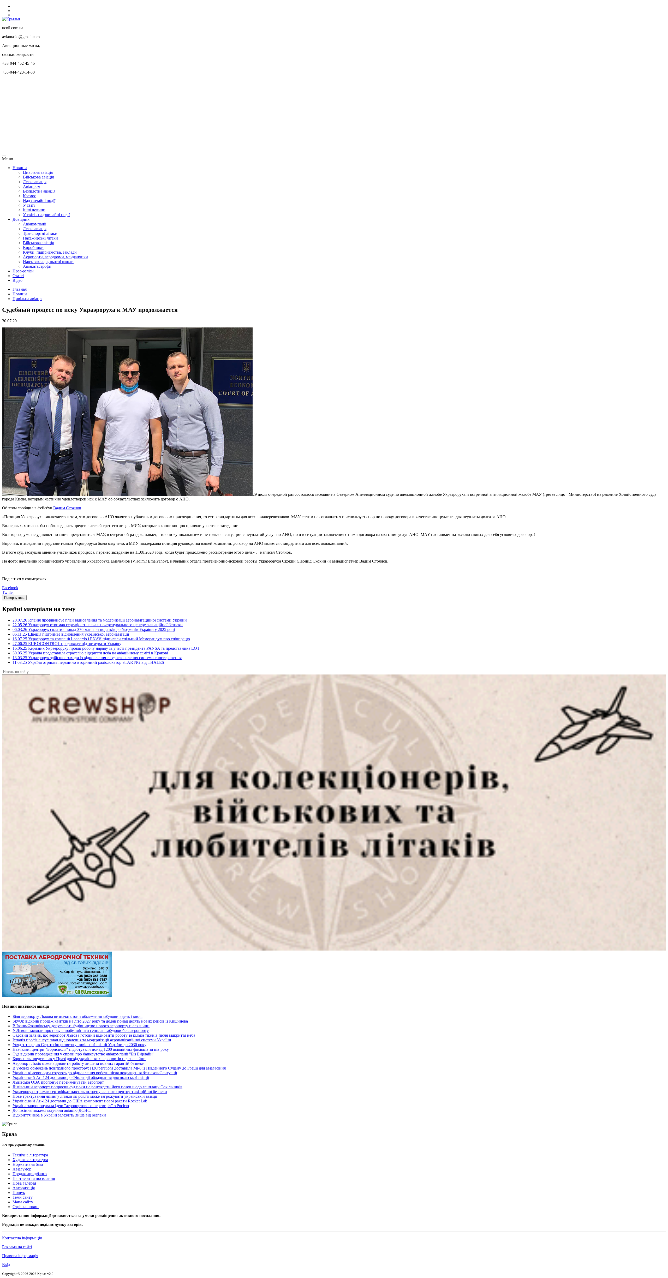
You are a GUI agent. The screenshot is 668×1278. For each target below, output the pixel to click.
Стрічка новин (26, 1206)
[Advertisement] (158, 115)
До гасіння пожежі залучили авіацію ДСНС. (52, 1110)
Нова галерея (24, 1183)
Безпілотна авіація (39, 191)
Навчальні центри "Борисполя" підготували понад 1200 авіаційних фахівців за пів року (91, 1049)
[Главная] (11, 19)
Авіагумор (22, 1169)
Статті (18, 275)
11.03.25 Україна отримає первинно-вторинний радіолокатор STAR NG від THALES (88, 662)
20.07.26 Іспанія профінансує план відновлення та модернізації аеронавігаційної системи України (100, 620)
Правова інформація (20, 1255)
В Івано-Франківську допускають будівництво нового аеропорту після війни (81, 1026)
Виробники (33, 247)
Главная (20, 289)
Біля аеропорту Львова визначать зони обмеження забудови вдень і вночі (77, 1016)
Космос (29, 196)
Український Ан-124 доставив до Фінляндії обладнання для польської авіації (81, 1077)
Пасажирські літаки (40, 238)
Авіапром (31, 186)
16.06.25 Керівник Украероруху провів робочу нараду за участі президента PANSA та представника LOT (106, 648)
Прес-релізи (23, 271)
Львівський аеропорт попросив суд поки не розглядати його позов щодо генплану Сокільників (97, 1087)
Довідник (21, 219)
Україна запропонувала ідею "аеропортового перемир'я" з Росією (71, 1105)
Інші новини (34, 210)
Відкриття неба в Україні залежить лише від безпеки (59, 1115)
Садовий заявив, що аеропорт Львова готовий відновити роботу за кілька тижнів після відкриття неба (104, 1035)
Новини (20, 167)
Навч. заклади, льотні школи (48, 261)
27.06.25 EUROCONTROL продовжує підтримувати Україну (67, 643)
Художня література (30, 1159)
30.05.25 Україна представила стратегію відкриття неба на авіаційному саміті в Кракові (90, 653)
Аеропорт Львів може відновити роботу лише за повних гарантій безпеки (79, 1063)
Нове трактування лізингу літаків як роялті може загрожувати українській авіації (85, 1096)
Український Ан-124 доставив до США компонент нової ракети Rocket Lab (80, 1101)
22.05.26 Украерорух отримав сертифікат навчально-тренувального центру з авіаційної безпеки (98, 625)
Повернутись (14, 598)
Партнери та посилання (34, 1178)
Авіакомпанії (34, 224)
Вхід (6, 1264)
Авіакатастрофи (37, 266)
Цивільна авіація (38, 172)
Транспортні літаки (40, 233)
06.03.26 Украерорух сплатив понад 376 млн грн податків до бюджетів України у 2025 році (94, 629)
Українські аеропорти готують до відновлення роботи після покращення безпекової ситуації (95, 1073)
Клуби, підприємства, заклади (50, 252)
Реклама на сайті (17, 1247)
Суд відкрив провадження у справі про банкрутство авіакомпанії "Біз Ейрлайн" (83, 1054)
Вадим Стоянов (67, 508)
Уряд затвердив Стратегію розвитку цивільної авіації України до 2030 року (79, 1044)
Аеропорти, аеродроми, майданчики (55, 257)
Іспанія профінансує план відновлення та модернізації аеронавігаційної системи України (92, 1040)
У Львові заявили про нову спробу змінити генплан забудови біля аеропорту (81, 1030)
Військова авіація (38, 177)
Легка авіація (34, 182)
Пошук (19, 1192)
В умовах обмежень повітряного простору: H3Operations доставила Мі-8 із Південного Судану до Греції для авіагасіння (119, 1068)
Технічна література (30, 1155)
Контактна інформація (22, 1238)
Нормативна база (28, 1164)
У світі (29, 205)
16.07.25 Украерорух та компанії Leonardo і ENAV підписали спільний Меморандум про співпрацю (101, 639)
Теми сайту (23, 1197)
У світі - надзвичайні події (46, 214)
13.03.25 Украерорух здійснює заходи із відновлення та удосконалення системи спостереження (97, 657)
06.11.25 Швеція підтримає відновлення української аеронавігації (71, 634)
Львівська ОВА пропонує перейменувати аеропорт (58, 1082)
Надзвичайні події (39, 200)
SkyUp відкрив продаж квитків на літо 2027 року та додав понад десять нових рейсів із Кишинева (100, 1021)
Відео (17, 280)
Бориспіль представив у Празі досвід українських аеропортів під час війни (79, 1058)
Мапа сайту (23, 1202)
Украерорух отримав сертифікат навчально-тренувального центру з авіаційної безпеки (90, 1091)
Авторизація (24, 1188)
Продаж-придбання (30, 1174)
